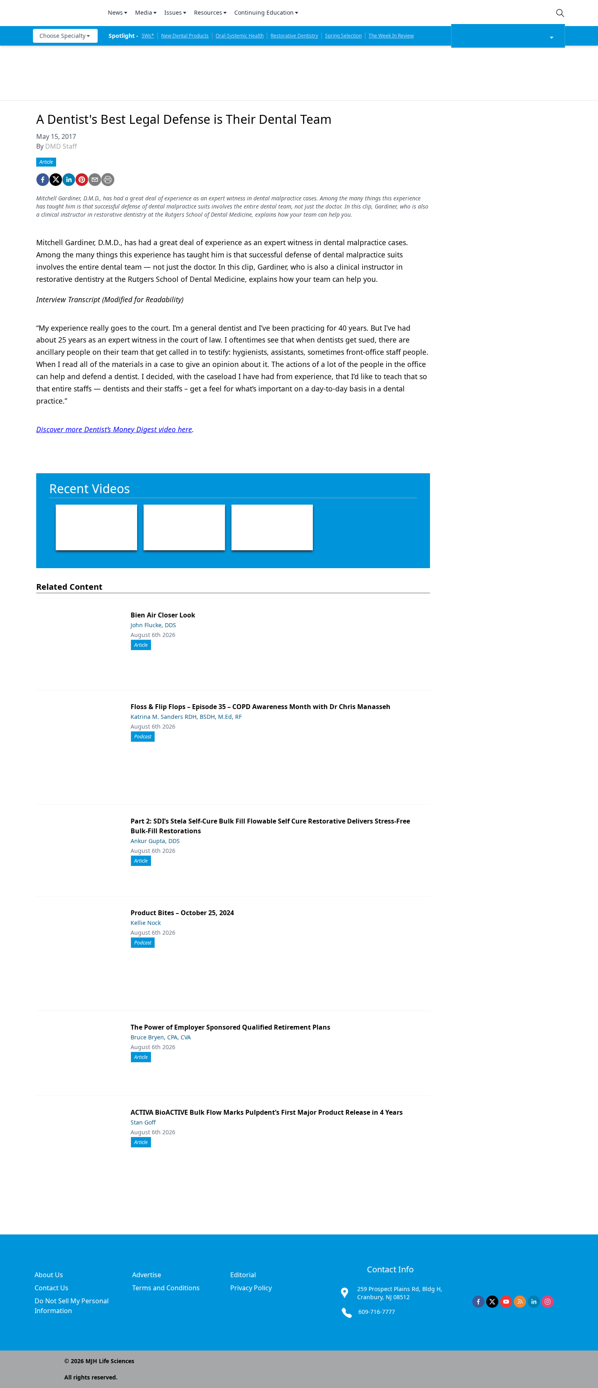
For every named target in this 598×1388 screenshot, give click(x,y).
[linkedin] (68, 179)
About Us (49, 1274)
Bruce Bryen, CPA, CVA (161, 1037)
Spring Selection (343, 35)
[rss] (520, 1302)
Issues (173, 12)
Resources (208, 12)
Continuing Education (264, 12)
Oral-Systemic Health (240, 35)
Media (143, 12)
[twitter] (55, 179)
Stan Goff (143, 1122)
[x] (492, 1302)
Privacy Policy (251, 1287)
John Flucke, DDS (153, 625)
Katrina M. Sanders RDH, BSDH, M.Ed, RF (186, 716)
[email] (94, 179)
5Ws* (148, 35)
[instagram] (547, 1302)
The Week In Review (391, 35)
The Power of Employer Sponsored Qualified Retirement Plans (230, 1027)
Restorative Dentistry (294, 35)
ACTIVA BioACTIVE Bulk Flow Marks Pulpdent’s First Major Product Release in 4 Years (267, 1112)
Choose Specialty (62, 36)
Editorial (243, 1274)
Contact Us (51, 1287)
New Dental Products (185, 35)
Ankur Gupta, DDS (155, 841)
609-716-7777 (376, 1312)
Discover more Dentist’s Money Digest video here (114, 429)
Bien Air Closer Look (163, 615)
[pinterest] (81, 179)
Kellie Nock (146, 923)
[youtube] (506, 1302)
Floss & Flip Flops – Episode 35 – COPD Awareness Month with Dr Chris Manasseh (261, 706)
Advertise (146, 1274)
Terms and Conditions (166, 1287)
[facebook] (42, 179)
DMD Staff (61, 146)
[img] (65, 13)
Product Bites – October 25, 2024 (182, 912)
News (115, 12)
